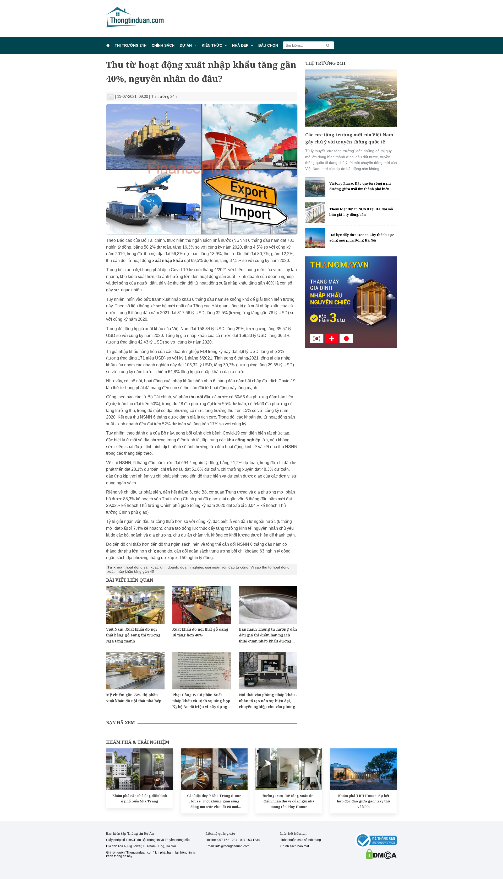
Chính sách (163, 45)
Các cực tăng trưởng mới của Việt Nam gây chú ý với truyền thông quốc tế (349, 138)
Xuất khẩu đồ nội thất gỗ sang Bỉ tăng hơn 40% (200, 632)
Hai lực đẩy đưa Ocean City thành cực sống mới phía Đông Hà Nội (361, 237)
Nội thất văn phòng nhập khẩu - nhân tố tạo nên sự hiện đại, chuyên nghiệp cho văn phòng (268, 700)
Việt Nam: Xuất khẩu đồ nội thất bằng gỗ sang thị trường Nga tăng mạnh (133, 635)
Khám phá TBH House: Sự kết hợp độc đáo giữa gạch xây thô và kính (363, 801)
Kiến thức (212, 45)
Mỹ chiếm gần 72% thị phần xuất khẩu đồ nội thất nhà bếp (133, 697)
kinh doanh (169, 567)
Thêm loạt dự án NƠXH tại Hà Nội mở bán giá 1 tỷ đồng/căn (361, 212)
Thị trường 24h (130, 45)
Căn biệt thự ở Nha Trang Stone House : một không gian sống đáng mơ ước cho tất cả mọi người (214, 801)
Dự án (186, 45)
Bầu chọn (268, 45)
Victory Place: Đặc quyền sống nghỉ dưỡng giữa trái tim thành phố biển (360, 186)
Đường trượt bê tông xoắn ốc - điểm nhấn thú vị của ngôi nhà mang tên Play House (289, 801)
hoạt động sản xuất (142, 567)
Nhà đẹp (240, 45)
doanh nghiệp (191, 567)
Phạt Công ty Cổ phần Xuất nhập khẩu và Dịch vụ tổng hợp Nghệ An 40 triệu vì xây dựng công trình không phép (201, 701)
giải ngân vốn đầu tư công (226, 567)
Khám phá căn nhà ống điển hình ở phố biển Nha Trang (139, 798)
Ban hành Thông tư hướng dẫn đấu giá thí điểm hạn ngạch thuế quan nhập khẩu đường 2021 (268, 635)
